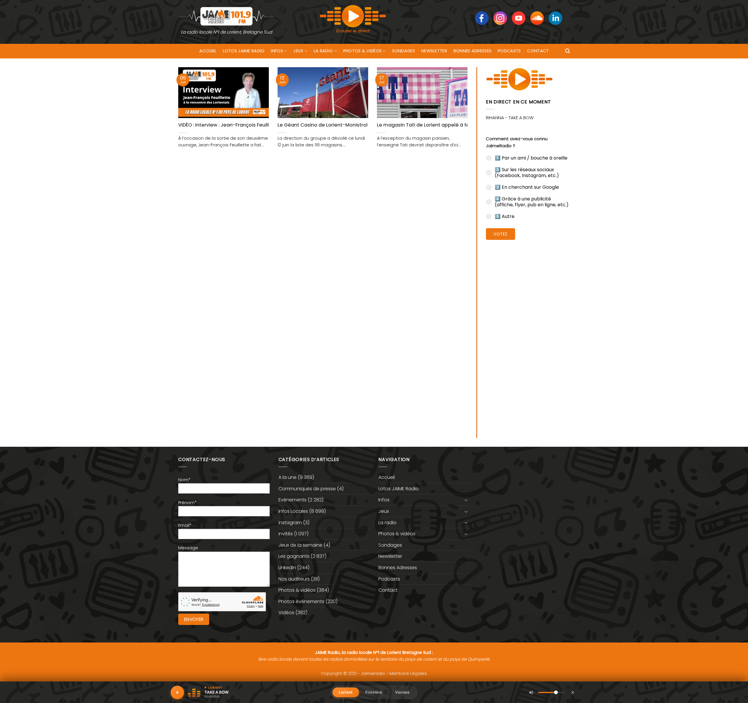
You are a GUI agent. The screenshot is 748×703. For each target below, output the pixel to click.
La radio (323, 51)
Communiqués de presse (307, 488)
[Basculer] (466, 499)
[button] (567, 51)
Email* (184, 525)
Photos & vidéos (362, 51)
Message (188, 548)
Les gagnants (293, 556)
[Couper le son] (531, 692)
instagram (290, 522)
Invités (285, 533)
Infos (277, 51)
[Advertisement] (528, 334)
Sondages (403, 51)
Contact (538, 51)
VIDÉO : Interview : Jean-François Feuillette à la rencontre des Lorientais (263, 125)
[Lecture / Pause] (177, 692)
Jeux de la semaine (300, 545)
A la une (287, 477)
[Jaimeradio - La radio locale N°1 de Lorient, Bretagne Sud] (226, 16)
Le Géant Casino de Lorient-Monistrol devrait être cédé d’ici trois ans (361, 125)
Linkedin (287, 567)
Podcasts (509, 51)
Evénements (292, 499)
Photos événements (301, 601)
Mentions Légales (408, 673)
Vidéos (286, 612)
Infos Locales (293, 511)
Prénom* (187, 502)
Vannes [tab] (402, 692)
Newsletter (434, 51)
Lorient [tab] (345, 692)
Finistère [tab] (373, 692)
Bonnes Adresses (472, 51)
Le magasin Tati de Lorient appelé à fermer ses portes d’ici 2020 (454, 125)
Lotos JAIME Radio (244, 51)
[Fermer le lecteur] (572, 692)
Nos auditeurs (294, 579)
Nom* (184, 480)
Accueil (208, 51)
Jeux (298, 51)
